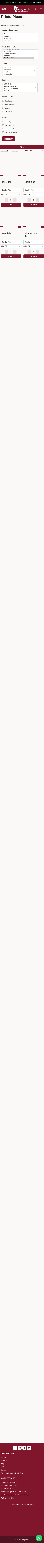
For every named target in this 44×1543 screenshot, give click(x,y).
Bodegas (4, 1460)
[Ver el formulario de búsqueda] (36, 9)
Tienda (3, 1457)
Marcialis (7, 233)
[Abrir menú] (41, 9)
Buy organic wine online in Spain (12, 1473)
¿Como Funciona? (7, 1488)
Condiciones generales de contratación (15, 1495)
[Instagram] (20, 1448)
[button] (39, 1538)
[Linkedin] (24, 1448)
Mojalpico (30, 181)
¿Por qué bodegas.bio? (9, 1485)
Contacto (4, 1470)
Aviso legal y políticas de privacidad (13, 1492)
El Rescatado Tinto (32, 235)
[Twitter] (29, 1448)
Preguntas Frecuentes (9, 1482)
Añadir (11, 204)
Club (2, 1467)
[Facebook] (15, 1448)
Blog (2, 1463)
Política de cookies (7, 1498)
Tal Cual (6, 181)
